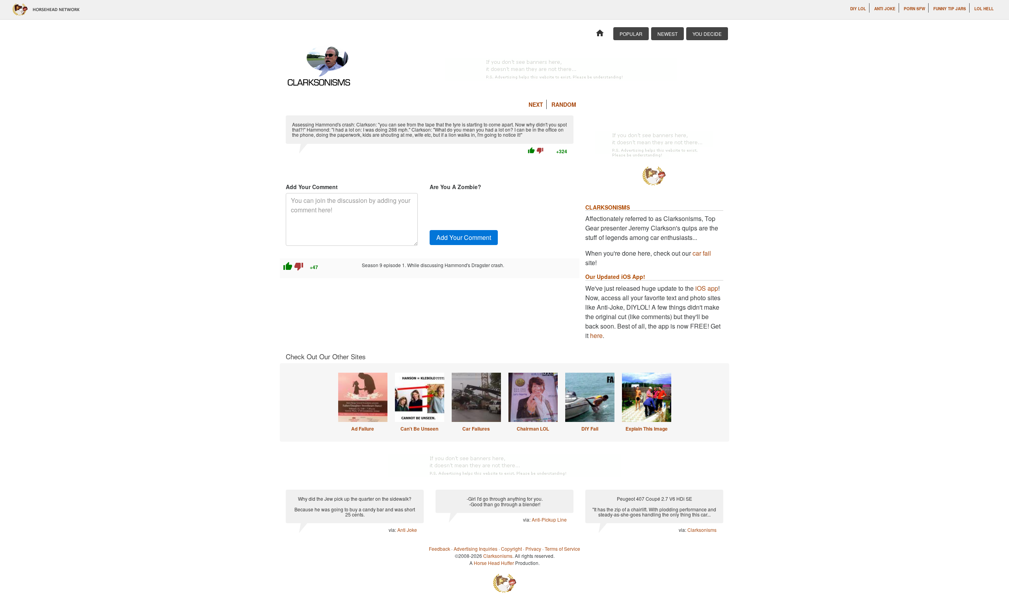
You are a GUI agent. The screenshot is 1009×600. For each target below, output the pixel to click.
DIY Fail (589, 428)
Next (536, 104)
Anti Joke (884, 8)
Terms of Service (562, 548)
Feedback (439, 548)
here (596, 335)
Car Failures (476, 428)
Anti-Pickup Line (549, 519)
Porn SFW (914, 8)
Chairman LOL (533, 428)
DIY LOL (858, 8)
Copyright (511, 548)
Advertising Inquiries (475, 548)
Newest (667, 33)
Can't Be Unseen (419, 428)
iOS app (706, 288)
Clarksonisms (702, 529)
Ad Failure (362, 428)
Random (563, 104)
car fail (702, 253)
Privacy (533, 548)
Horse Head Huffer (494, 562)
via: (393, 529)
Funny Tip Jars (949, 8)
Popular (631, 33)
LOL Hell (984, 8)
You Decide (707, 33)
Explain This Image (647, 428)
